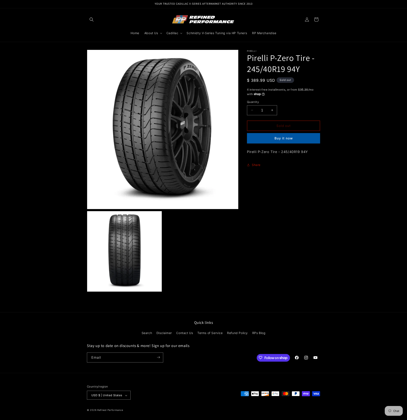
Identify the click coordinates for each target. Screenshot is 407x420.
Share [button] (256, 165)
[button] (91, 19)
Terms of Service (210, 333)
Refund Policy (237, 333)
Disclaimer (164, 333)
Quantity (253, 101)
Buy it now (284, 138)
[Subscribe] (158, 357)
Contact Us (184, 333)
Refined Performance (110, 410)
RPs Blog (259, 333)
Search (147, 333)
